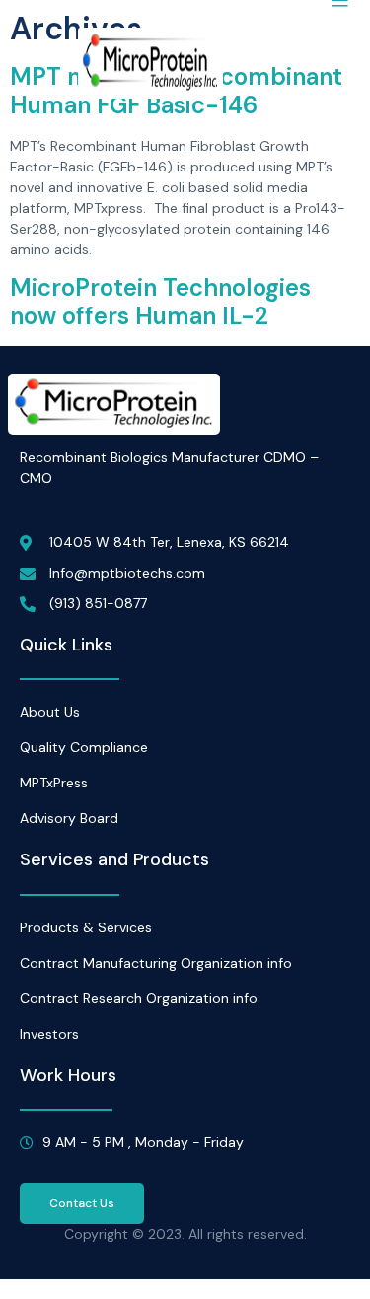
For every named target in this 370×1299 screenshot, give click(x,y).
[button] (82, 1203)
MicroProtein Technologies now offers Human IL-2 (160, 301)
